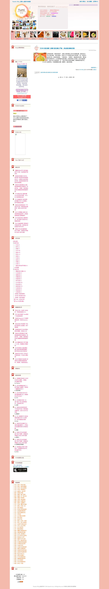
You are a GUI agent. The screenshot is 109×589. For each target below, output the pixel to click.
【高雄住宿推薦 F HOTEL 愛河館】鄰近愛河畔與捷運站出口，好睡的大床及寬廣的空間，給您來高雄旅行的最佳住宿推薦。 (21, 179)
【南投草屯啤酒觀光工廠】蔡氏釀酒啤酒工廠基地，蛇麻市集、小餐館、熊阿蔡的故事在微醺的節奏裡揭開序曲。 (21, 188)
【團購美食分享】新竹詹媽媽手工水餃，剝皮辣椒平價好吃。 (21, 172)
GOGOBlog (81, 69)
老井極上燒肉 (78, 39)
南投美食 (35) (19, 286)
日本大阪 (43, 16)
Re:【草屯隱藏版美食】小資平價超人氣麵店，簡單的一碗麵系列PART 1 (21, 387)
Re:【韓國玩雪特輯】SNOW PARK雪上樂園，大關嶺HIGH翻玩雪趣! (21, 380)
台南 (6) (18, 258)
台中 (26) (18, 250)
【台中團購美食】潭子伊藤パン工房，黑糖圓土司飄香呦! (21, 343)
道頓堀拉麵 (55, 72)
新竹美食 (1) (19, 280)
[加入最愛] (89, 1)
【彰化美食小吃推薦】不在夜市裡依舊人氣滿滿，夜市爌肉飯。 (21, 325)
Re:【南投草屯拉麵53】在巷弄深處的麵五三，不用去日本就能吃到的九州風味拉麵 (21, 426)
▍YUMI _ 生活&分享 (19, 299)
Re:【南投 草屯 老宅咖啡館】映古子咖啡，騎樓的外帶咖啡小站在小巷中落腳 (21, 433)
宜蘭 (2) (18, 262)
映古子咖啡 (86, 39)
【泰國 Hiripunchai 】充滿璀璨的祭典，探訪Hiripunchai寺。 (21, 319)
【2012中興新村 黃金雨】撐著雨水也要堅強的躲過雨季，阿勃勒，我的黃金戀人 (21, 360)
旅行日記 (16, 243)
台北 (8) (18, 245)
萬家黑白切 (63, 39)
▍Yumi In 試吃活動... (19, 301)
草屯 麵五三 (93, 39)
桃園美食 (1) (19, 275)
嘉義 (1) (18, 256)
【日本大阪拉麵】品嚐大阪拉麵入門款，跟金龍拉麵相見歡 (57, 48)
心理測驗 (16, 267)
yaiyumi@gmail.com (22, 93)
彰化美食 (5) (19, 284)
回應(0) (94, 69)
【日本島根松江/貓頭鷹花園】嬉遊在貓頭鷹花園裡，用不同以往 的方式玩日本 (21, 349)
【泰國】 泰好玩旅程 (19, 297)
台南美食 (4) (19, 288)
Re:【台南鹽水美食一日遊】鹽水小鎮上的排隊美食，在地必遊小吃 (21, 401)
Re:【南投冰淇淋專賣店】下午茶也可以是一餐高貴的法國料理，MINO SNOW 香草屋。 (21, 409)
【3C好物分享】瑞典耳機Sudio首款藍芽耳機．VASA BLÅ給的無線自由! (21, 195)
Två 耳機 (41, 39)
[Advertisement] (83, 18)
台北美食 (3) (19, 273)
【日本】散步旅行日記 (20, 295)
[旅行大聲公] (83, 1)
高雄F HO (26, 39)
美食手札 (16, 269)
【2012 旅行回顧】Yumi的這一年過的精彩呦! (21, 315)
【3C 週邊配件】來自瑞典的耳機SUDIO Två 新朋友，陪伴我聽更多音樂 (21, 201)
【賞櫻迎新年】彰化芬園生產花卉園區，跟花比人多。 (21, 330)
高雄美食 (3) (19, 290)
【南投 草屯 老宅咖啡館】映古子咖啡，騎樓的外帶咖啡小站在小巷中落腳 (21, 230)
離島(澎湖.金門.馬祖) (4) (21, 265)
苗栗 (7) (18, 248)
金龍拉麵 (43, 72)
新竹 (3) (18, 247)
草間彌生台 (56, 39)
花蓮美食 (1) (19, 278)
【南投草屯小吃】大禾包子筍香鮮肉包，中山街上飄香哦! (21, 355)
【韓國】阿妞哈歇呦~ (19, 293)
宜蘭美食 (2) (19, 277)
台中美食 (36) (19, 282)
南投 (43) (18, 252)
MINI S (48, 39)
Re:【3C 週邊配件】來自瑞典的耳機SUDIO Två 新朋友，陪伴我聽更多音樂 (21, 417)
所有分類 (15, 241)
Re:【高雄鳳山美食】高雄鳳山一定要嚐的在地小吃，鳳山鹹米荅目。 (21, 448)
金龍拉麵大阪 (48, 72)
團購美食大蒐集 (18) (21, 271)
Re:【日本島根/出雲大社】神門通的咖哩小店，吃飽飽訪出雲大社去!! (21, 394)
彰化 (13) (18, 254)
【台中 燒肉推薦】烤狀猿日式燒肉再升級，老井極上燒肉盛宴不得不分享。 (21, 225)
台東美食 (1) (19, 292)
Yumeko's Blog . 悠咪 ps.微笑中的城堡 (21, 1)
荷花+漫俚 (71, 39)
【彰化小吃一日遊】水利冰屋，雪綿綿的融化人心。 (21, 311)
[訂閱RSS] (95, 1)
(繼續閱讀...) (94, 67)
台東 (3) (18, 263)
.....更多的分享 (17, 126)
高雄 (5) (18, 260)
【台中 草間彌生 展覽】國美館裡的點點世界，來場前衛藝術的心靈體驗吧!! (21, 213)
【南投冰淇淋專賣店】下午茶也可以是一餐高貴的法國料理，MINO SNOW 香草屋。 (21, 207)
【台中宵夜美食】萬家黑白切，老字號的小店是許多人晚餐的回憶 (21, 219)
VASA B (33, 39)
